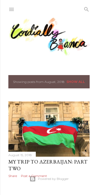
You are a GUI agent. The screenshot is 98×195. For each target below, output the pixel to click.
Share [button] (12, 176)
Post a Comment (34, 176)
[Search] (86, 8)
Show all (75, 82)
